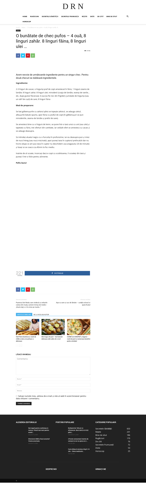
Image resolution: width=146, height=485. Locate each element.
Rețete (84, 16)
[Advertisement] (53, 65)
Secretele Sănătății (50, 16)
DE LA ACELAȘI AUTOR (41, 314)
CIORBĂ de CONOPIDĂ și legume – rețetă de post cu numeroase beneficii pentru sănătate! (78, 339)
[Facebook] (18, 55)
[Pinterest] (28, 55)
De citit (100, 16)
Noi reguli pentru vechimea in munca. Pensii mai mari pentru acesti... (38, 430)
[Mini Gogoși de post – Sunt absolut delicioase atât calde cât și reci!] (53, 327)
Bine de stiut (111, 16)
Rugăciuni (34, 16)
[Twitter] (23, 55)
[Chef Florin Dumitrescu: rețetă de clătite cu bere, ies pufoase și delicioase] (27, 327)
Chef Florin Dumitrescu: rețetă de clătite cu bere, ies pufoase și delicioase (26, 339)
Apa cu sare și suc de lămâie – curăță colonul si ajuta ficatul (73, 304)
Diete (92, 16)
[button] (127, 16)
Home (25, 16)
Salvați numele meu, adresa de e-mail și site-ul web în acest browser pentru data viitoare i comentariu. (51, 397)
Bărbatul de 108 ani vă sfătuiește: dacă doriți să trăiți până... (78, 430)
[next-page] (20, 345)
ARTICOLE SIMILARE (24, 314)
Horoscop (27, 22)
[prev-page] (17, 345)
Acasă (18, 27)
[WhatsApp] (33, 55)
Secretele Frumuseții (70, 16)
